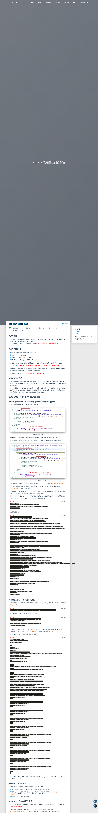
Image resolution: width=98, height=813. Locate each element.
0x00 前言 (77, 331)
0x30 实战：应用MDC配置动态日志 (83, 336)
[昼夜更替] (95, 801)
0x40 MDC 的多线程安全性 (81, 338)
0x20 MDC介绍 (78, 335)
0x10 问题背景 (78, 333)
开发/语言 (65, 323)
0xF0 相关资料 (78, 339)
